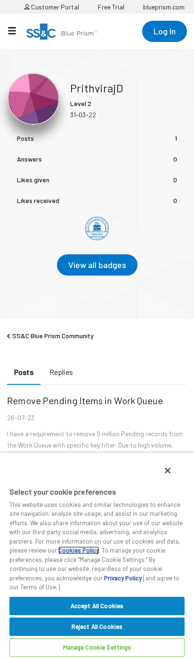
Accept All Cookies (97, 606)
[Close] (167, 470)
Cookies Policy (78, 550)
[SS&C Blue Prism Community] (61, 31)
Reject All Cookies (97, 626)
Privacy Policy (123, 578)
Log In (165, 31)
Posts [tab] (23, 371)
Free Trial (111, 7)
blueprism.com (164, 7)
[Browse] (16, 31)
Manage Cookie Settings (97, 647)
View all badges (97, 265)
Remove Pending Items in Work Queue (85, 400)
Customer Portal (54, 7)
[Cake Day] (97, 228)
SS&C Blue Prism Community (53, 336)
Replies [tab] (61, 371)
